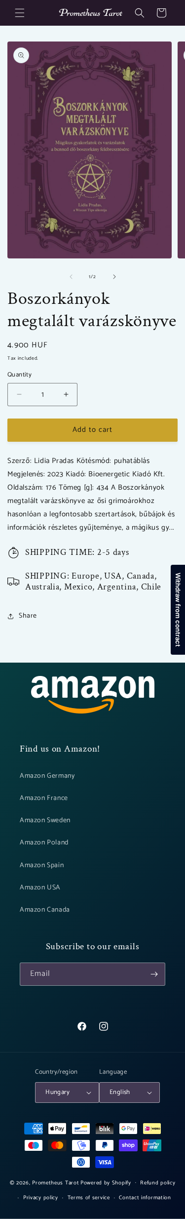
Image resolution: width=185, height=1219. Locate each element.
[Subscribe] (154, 974)
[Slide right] (114, 277)
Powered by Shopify (105, 1182)
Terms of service (89, 1197)
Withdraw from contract (178, 610)
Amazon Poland (44, 842)
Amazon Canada (45, 910)
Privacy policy (40, 1197)
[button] (20, 13)
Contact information (145, 1197)
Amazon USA (40, 887)
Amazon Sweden (45, 820)
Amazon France (44, 798)
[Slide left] (71, 277)
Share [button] (28, 616)
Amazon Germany (47, 776)
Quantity (19, 375)
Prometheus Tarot (55, 1182)
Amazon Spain (42, 865)
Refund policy (157, 1182)
